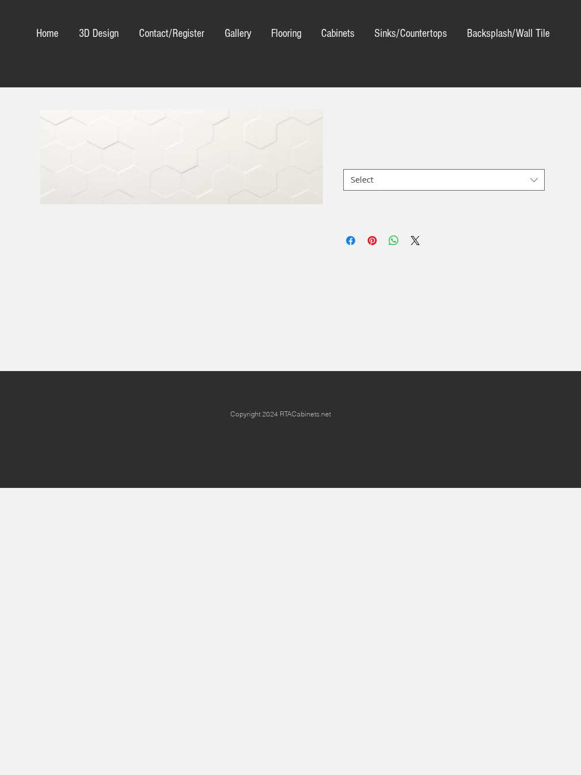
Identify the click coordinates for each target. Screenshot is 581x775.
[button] (410, 34)
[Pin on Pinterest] (372, 240)
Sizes (356, 159)
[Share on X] (415, 240)
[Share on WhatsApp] (394, 240)
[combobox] (444, 180)
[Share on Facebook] (350, 240)
